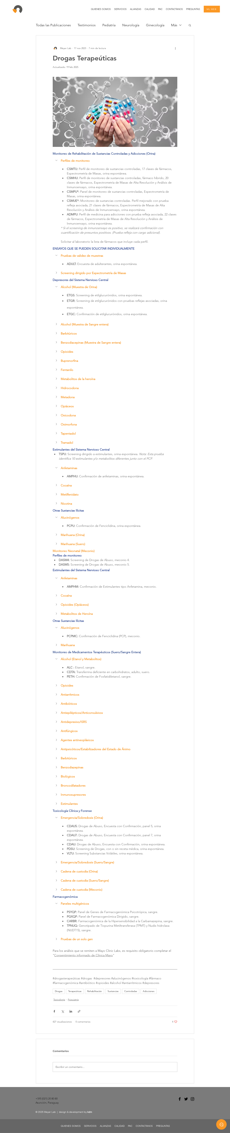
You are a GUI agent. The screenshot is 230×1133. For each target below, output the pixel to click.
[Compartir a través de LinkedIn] (70, 1011)
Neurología (130, 25)
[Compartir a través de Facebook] (54, 1011)
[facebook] (179, 1099)
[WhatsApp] (221, 1124)
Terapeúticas (74, 991)
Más (174, 25)
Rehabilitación (94, 991)
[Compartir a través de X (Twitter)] (62, 1011)
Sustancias (113, 991)
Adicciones (148, 991)
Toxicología (59, 999)
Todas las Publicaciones (53, 25)
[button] (120, 9)
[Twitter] (186, 1099)
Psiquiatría (73, 999)
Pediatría (109, 25)
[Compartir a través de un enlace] (79, 1011)
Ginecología (155, 25)
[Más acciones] (175, 48)
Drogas (58, 991)
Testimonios (87, 25)
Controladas (130, 991)
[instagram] (192, 1099)
